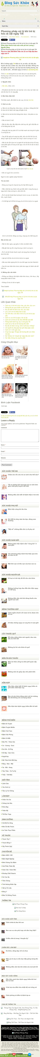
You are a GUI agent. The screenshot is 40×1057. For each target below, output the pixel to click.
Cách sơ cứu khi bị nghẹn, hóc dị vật (16, 317)
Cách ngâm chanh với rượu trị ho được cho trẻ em (23, 613)
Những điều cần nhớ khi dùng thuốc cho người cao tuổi (22, 598)
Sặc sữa (4, 86)
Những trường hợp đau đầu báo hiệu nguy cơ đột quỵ (23, 588)
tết (7, 417)
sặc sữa (27, 415)
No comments (25, 37)
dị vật (6, 74)
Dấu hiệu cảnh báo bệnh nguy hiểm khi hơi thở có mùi (21, 979)
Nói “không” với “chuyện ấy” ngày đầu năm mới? (19, 336)
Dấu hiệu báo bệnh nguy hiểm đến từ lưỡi (22, 706)
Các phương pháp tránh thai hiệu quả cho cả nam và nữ (23, 554)
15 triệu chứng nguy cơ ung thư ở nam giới (23, 623)
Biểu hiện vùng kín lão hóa (17, 509)
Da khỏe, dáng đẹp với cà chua (17, 951)
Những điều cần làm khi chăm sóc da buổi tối (22, 967)
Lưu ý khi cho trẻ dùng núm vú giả (15, 311)
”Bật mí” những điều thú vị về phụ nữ (21, 529)
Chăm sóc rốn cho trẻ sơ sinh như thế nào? (23, 474)
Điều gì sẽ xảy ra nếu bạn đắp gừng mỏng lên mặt (22, 959)
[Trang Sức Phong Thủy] (20, 292)
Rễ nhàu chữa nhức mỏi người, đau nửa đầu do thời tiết (22, 637)
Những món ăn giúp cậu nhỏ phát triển (21, 672)
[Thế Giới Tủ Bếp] (20, 908)
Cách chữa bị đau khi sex (15, 922)
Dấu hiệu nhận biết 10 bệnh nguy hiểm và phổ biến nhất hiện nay (22, 686)
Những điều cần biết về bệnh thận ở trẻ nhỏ (23, 495)
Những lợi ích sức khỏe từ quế (19, 647)
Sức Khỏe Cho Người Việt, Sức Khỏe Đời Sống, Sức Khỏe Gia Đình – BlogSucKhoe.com (20, 1036)
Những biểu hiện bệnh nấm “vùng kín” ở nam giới (22, 544)
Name (3, 445)
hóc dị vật (30, 169)
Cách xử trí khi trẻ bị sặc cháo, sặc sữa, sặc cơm (20, 305)
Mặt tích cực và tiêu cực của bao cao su (22, 564)
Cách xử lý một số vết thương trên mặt (17, 324)
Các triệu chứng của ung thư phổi (15, 338)
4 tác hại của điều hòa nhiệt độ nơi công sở (21, 987)
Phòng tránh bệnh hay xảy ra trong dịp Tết (17, 322)
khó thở (31, 100)
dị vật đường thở (32, 69)
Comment (4, 427)
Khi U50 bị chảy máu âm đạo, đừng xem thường (22, 519)
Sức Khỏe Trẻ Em (14, 37)
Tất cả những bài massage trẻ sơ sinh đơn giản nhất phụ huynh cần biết (23, 485)
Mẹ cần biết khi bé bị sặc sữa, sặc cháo (17, 309)
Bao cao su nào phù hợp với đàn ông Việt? (21, 930)
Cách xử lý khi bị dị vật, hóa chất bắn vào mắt (19, 319)
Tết (14, 63)
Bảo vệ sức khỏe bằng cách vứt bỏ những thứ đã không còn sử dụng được (23, 696)
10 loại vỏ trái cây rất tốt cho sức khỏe (21, 578)
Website (3, 458)
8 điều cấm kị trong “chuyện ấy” (17, 938)
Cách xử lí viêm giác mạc (13, 330)
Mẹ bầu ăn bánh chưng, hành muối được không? (19, 326)
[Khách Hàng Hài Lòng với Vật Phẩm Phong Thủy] (20, 904)
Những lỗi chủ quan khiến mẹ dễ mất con (17, 307)
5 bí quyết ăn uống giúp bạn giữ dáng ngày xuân (19, 328)
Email (3, 451)
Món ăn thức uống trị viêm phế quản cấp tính (22, 662)
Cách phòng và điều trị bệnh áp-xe (18, 995)
